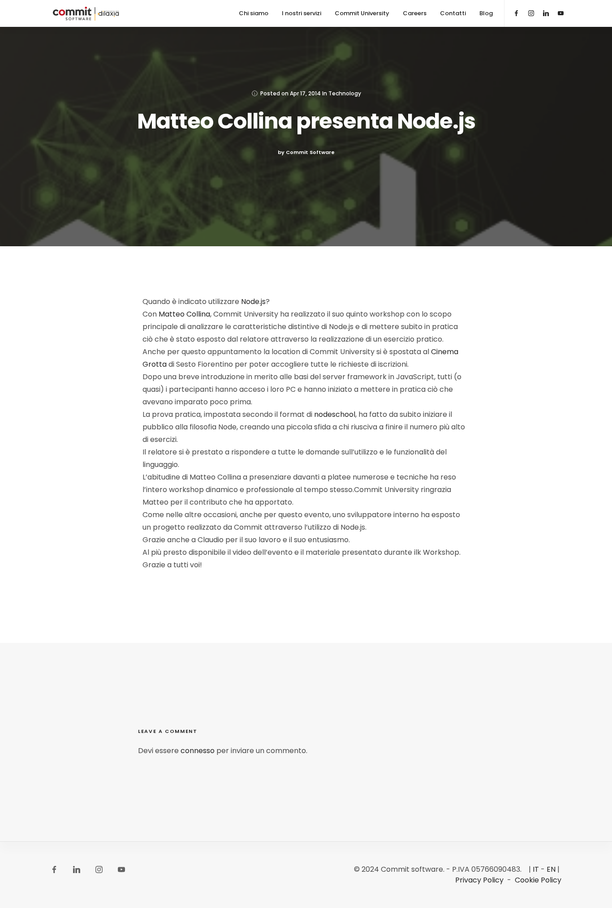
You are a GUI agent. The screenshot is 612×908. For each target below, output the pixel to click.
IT (536, 869)
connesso (198, 750)
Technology (344, 93)
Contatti (453, 13)
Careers (415, 13)
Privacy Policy (479, 880)
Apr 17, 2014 (305, 93)
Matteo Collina (184, 314)
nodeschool (334, 414)
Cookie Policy (538, 880)
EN (551, 869)
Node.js (253, 301)
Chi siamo (253, 13)
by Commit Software (306, 152)
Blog (486, 13)
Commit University (362, 13)
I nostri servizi (301, 13)
